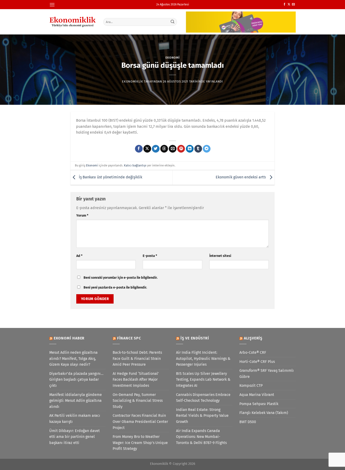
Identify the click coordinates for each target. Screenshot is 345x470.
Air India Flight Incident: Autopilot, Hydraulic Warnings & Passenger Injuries (203, 358)
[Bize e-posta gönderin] (293, 4)
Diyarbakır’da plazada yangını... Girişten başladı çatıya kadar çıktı (76, 379)
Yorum (82, 216)
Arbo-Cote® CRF (252, 352)
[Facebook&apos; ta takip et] (284, 4)
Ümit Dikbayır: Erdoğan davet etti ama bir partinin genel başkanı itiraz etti (74, 437)
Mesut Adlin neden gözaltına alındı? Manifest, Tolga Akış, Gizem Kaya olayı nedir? (73, 358)
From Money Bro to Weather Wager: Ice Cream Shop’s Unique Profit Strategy (140, 442)
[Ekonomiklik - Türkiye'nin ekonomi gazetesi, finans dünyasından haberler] (72, 22)
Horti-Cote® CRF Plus (257, 361)
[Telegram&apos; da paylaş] (207, 149)
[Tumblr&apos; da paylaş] (198, 149)
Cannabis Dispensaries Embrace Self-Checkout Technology (203, 397)
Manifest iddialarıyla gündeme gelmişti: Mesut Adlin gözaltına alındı (75, 400)
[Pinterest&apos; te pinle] (181, 149)
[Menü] (52, 4)
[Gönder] (173, 22)
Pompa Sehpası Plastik (258, 404)
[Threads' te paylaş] (164, 149)
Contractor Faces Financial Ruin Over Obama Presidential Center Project (140, 421)
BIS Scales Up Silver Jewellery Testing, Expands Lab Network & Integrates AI (203, 379)
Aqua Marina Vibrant (256, 394)
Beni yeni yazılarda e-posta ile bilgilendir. (115, 288)
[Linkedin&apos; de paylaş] (190, 149)
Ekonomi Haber (69, 338)
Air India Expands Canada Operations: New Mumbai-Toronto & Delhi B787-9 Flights (201, 437)
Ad (79, 256)
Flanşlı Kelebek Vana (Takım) (263, 412)
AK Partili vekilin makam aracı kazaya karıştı (74, 418)
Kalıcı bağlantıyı (135, 165)
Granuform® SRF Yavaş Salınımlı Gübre (266, 373)
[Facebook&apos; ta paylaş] (139, 149)
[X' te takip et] (289, 4)
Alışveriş (253, 338)
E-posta (150, 256)
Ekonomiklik (132, 81)
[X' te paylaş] (147, 149)
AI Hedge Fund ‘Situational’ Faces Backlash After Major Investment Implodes (136, 379)
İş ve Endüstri (194, 338)
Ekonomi (172, 57)
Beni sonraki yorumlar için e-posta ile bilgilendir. (120, 278)
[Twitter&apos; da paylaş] (156, 149)
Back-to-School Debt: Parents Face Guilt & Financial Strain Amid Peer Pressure (137, 358)
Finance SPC (129, 338)
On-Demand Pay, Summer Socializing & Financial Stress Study (138, 400)
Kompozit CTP (251, 385)
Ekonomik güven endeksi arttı (241, 177)
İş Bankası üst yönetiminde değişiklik (110, 177)
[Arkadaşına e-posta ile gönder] (172, 149)
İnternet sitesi (220, 256)
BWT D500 (247, 422)
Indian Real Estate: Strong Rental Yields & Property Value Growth (202, 415)
